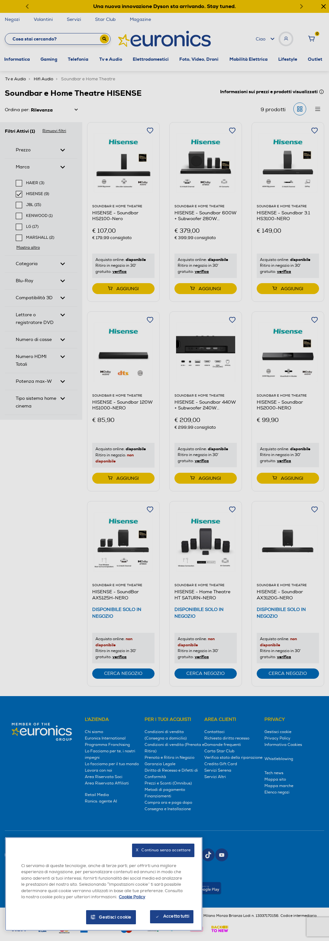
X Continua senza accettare (163, 850)
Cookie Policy (132, 897)
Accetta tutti (176, 916)
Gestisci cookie (115, 917)
